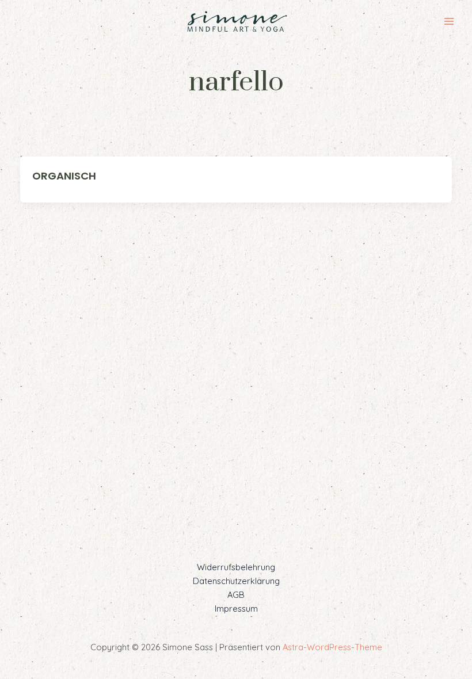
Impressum (236, 608)
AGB (236, 594)
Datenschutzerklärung (236, 580)
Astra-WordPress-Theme (332, 647)
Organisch (64, 176)
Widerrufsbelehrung (236, 567)
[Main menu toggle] (448, 21)
